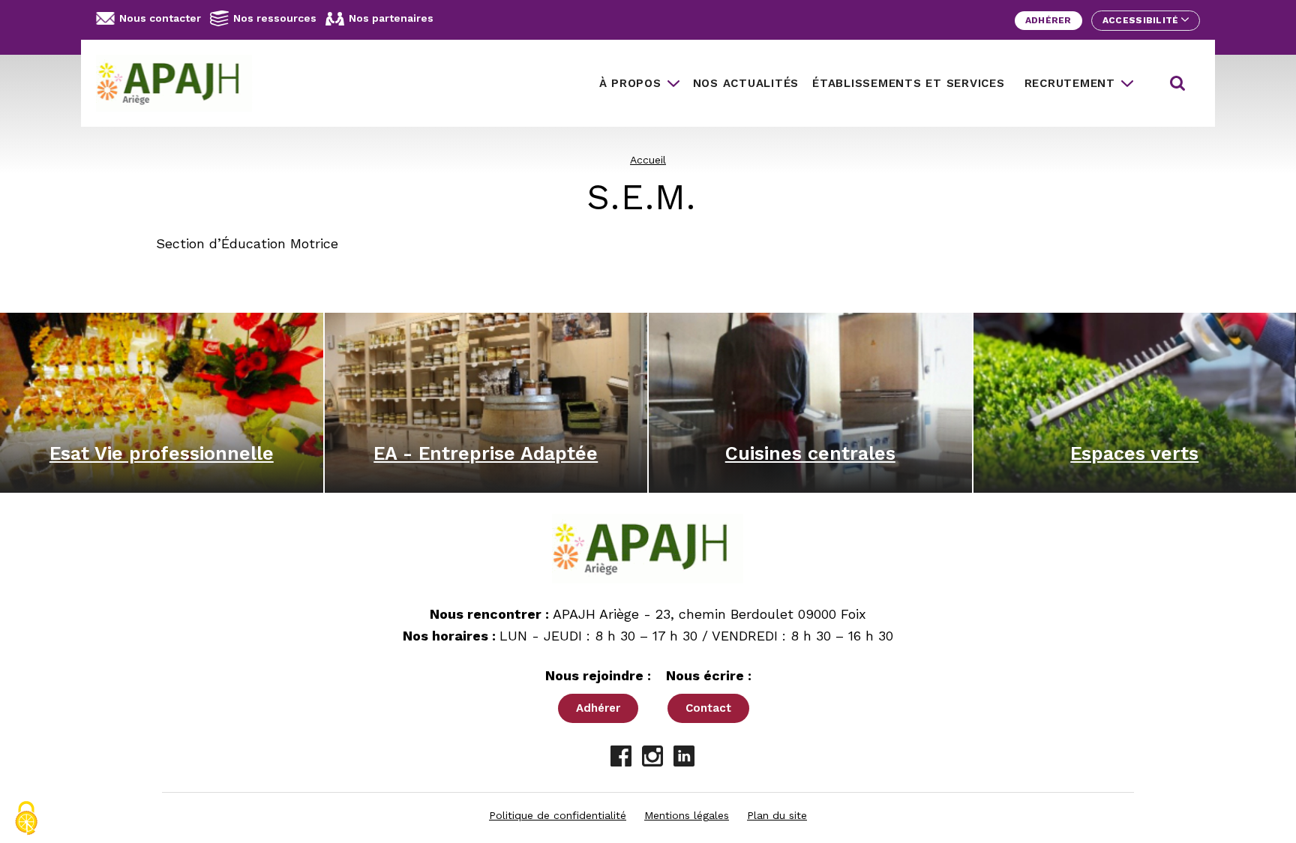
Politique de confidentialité (557, 815)
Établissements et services (908, 83)
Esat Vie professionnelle (162, 453)
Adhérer (1048, 20)
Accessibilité (1141, 20)
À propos (630, 83)
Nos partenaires (391, 18)
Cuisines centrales (810, 453)
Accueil (648, 160)
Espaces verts (1134, 453)
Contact (708, 708)
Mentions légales (686, 815)
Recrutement (1069, 83)
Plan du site (777, 815)
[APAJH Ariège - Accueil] (180, 83)
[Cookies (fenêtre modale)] (26, 818)
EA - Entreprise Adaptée (486, 453)
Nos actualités (746, 83)
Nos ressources (274, 18)
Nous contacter (160, 18)
